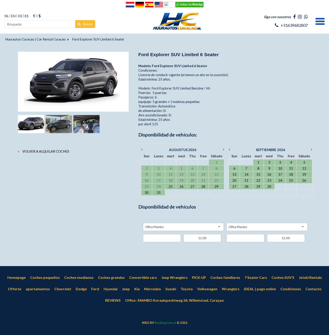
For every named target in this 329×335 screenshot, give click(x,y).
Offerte (14, 289)
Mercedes (152, 289)
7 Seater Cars (256, 277)
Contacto (313, 289)
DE (20, 16)
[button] (320, 21)
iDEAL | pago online (260, 289)
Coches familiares (225, 277)
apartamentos (38, 289)
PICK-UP (199, 277)
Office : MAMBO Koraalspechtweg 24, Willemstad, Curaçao (174, 300)
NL (6, 16)
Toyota (187, 289)
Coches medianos (79, 277)
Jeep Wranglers (174, 277)
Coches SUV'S (282, 277)
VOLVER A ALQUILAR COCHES (45, 151)
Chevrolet (62, 289)
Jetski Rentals (310, 277)
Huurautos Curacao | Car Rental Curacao (35, 39)
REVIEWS (113, 300)
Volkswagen (207, 289)
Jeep (126, 289)
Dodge (81, 289)
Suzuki (170, 289)
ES (26, 16)
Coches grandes (111, 277)
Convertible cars (143, 277)
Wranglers (230, 289)
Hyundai (111, 289)
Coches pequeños (45, 277)
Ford (95, 289)
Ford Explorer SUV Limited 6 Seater (98, 39)
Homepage (16, 277)
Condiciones (290, 289)
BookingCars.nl (165, 322)
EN (13, 16)
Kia (137, 289)
